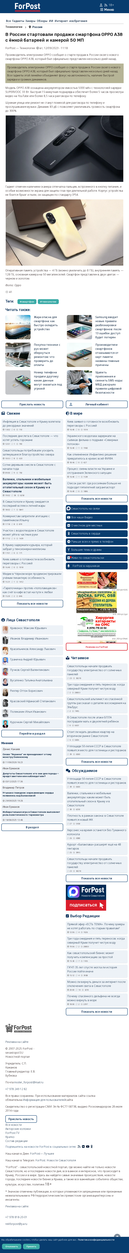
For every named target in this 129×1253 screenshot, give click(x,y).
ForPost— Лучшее (42, 1153)
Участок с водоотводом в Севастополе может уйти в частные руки (28, 532)
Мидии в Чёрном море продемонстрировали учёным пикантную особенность (32, 576)
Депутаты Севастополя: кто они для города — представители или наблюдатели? (31, 775)
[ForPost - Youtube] (87, 1146)
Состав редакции (16, 1141)
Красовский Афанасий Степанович (32, 701)
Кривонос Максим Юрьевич (28, 628)
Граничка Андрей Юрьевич (27, 659)
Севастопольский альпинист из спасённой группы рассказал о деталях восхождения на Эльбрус (96, 703)
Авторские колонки (18, 1129)
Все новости (13, 1125)
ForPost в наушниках (86, 565)
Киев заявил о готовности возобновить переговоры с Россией (29, 561)
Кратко (10, 1137)
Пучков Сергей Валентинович (29, 670)
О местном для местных (86, 525)
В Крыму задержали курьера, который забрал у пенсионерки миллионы (27, 547)
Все (8, 21)
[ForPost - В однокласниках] (91, 1146)
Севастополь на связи (85, 508)
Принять (31, 1246)
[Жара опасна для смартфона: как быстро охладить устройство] (18, 327)
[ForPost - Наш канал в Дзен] (94, 1146)
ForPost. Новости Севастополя (55, 1160)
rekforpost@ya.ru (16, 1224)
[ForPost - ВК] (83, 1146)
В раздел (32, 827)
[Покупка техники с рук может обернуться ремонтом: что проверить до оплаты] (18, 355)
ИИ (51, 21)
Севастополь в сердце (85, 533)
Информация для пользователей (44, 1100)
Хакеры (30, 21)
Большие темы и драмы (86, 549)
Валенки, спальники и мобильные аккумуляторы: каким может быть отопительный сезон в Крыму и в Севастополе (27, 485)
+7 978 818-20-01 (16, 1217)
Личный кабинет (97, 404)
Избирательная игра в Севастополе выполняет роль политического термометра (31, 813)
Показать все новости (32, 603)
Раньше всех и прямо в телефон (92, 541)
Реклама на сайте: (17, 1206)
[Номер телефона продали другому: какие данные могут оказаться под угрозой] (18, 382)
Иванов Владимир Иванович (29, 638)
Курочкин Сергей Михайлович (30, 722)
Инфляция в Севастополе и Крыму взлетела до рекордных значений (31, 423)
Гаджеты (18, 21)
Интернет (61, 21)
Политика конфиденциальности (96, 1239)
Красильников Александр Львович (32, 649)
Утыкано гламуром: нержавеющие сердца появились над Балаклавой (28, 794)
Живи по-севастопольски (87, 557)
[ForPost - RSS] (79, 1146)
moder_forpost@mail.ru (28, 1082)
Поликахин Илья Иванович (28, 711)
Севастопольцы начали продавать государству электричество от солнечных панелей (94, 670)
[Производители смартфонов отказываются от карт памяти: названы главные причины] (79, 355)
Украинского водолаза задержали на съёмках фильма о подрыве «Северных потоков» (92, 440)
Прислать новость (32, 404)
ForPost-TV (12, 1133)
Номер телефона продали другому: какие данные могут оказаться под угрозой (48, 380)
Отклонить (11, 1246)
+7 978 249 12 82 (16, 1089)
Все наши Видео (82, 517)
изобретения (78, 21)
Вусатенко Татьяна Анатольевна (31, 680)
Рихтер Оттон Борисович (26, 691)
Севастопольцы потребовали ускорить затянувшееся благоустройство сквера (28, 452)
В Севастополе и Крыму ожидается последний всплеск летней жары (26, 504)
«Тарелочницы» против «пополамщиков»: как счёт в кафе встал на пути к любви (30, 590)
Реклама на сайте (17, 1042)
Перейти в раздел (32, 733)
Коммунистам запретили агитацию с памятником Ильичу (26, 518)
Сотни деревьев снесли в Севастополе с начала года (29, 467)
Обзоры (42, 21)
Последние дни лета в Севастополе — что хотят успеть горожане (30, 438)
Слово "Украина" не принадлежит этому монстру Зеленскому (27, 755)
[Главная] (27, 5)
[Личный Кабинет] (101, 5)
